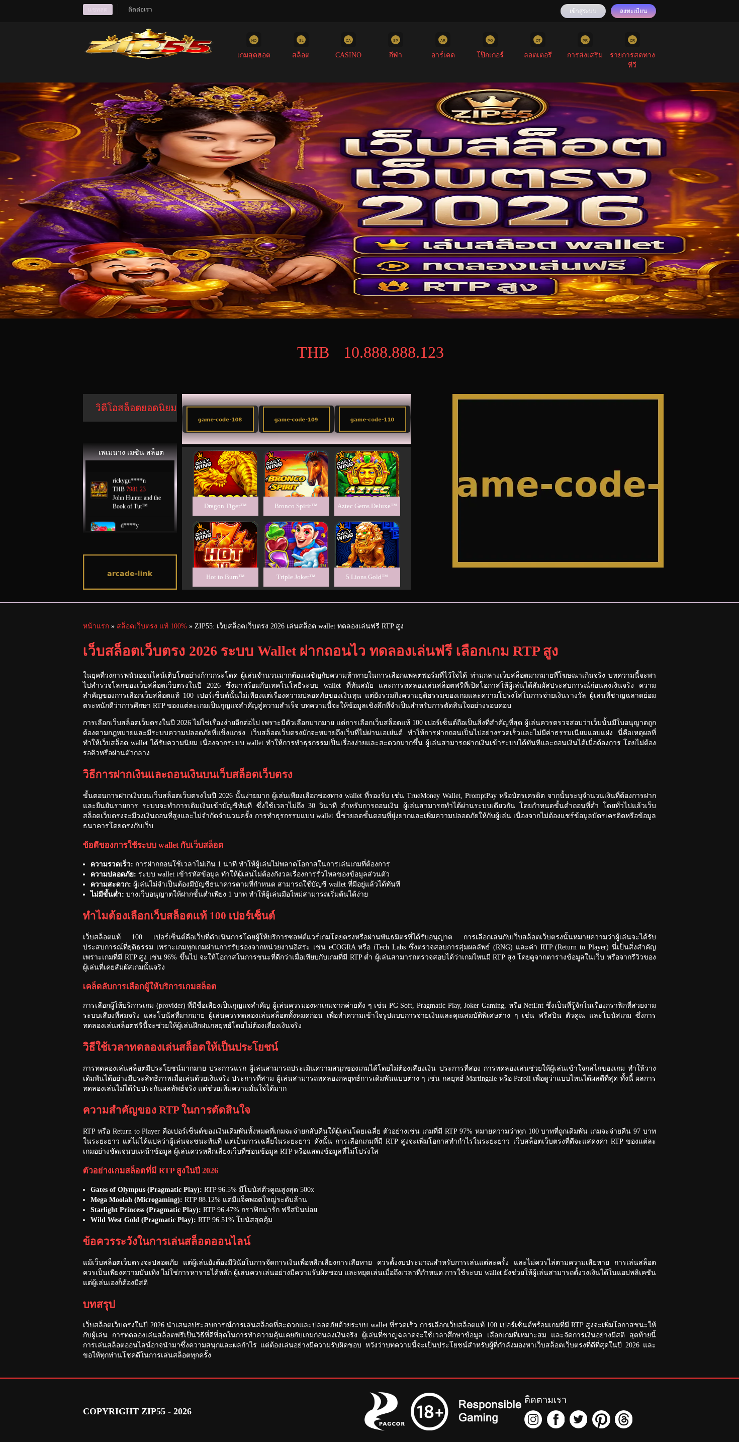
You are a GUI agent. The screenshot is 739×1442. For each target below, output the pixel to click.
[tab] (220, 419)
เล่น (225, 484)
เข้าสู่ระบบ (583, 11)
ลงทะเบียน (633, 11)
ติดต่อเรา (140, 9)
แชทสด (98, 9)
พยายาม (225, 461)
